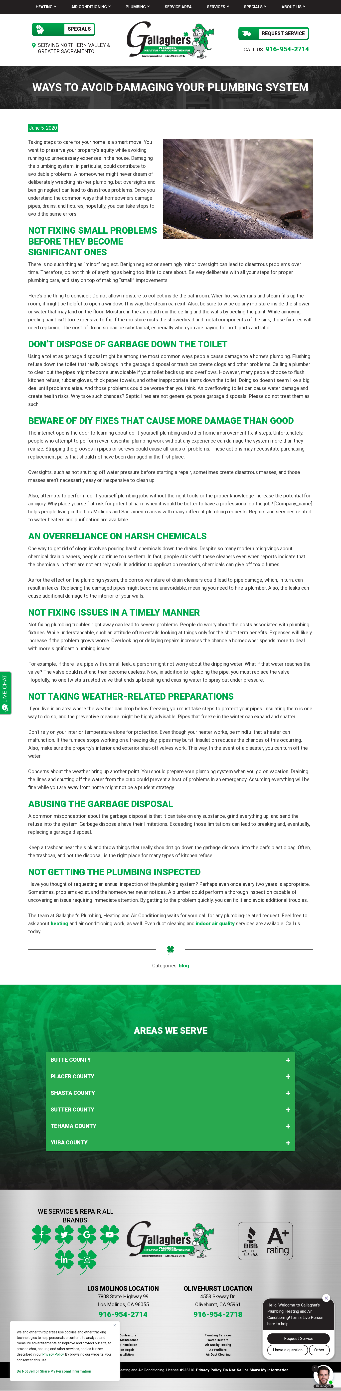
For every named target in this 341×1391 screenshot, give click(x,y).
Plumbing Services (218, 1335)
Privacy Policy (53, 1354)
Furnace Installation (123, 1345)
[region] (65, 1351)
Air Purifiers (218, 1350)
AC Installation (123, 1354)
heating (59, 924)
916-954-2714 (287, 49)
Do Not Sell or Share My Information (256, 1370)
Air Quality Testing (218, 1345)
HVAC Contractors (123, 1335)
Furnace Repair (123, 1350)
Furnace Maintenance (123, 1340)
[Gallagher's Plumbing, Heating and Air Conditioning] (170, 39)
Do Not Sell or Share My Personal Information (54, 1371)
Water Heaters (217, 1340)
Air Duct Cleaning (218, 1354)
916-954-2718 (217, 1314)
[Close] (115, 1325)
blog (184, 966)
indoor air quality (215, 924)
